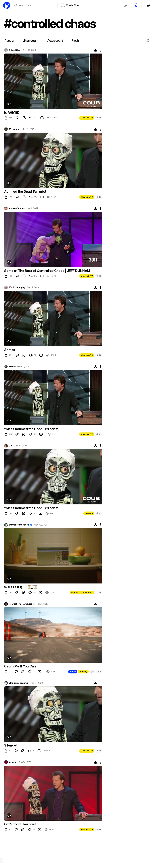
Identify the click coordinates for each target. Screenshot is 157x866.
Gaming (83, 671)
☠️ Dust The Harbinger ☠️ (22, 604)
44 (98, 276)
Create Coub (73, 5)
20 (98, 592)
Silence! (10, 745)
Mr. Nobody (14, 129)
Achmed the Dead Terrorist (25, 191)
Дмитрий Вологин (19, 683)
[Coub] (6, 5)
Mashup (89, 513)
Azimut (13, 762)
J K (10, 446)
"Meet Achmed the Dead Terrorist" (31, 429)
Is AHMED (11, 112)
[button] (149, 41)
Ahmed (9, 350)
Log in (148, 5)
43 (99, 355)
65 (99, 829)
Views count (55, 40)
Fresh (75, 40)
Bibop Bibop (15, 50)
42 (98, 434)
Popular (9, 40)
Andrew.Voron (16, 208)
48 (98, 117)
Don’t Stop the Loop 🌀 (20, 525)
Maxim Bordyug (17, 287)
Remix (73, 671)
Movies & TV (87, 118)
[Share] (95, 50)
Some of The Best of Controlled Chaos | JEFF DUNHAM (47, 271)
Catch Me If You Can (20, 666)
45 (99, 197)
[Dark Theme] (125, 5)
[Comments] (24, 118)
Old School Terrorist (20, 824)
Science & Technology (82, 592)
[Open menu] (1, 861)
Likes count (30, 40)
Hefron (12, 367)
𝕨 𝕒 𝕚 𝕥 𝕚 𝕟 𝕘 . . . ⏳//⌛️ (21, 587)
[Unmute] (9, 104)
